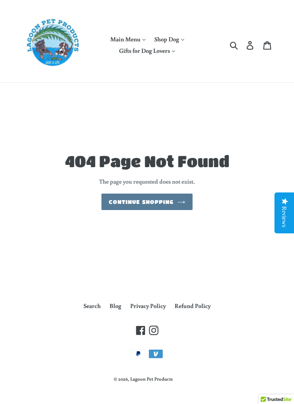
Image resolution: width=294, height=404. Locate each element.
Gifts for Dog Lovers (145, 50)
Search (92, 306)
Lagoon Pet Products (151, 379)
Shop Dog (167, 39)
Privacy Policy (148, 306)
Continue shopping (141, 202)
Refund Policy (193, 306)
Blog (115, 306)
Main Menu (126, 39)
